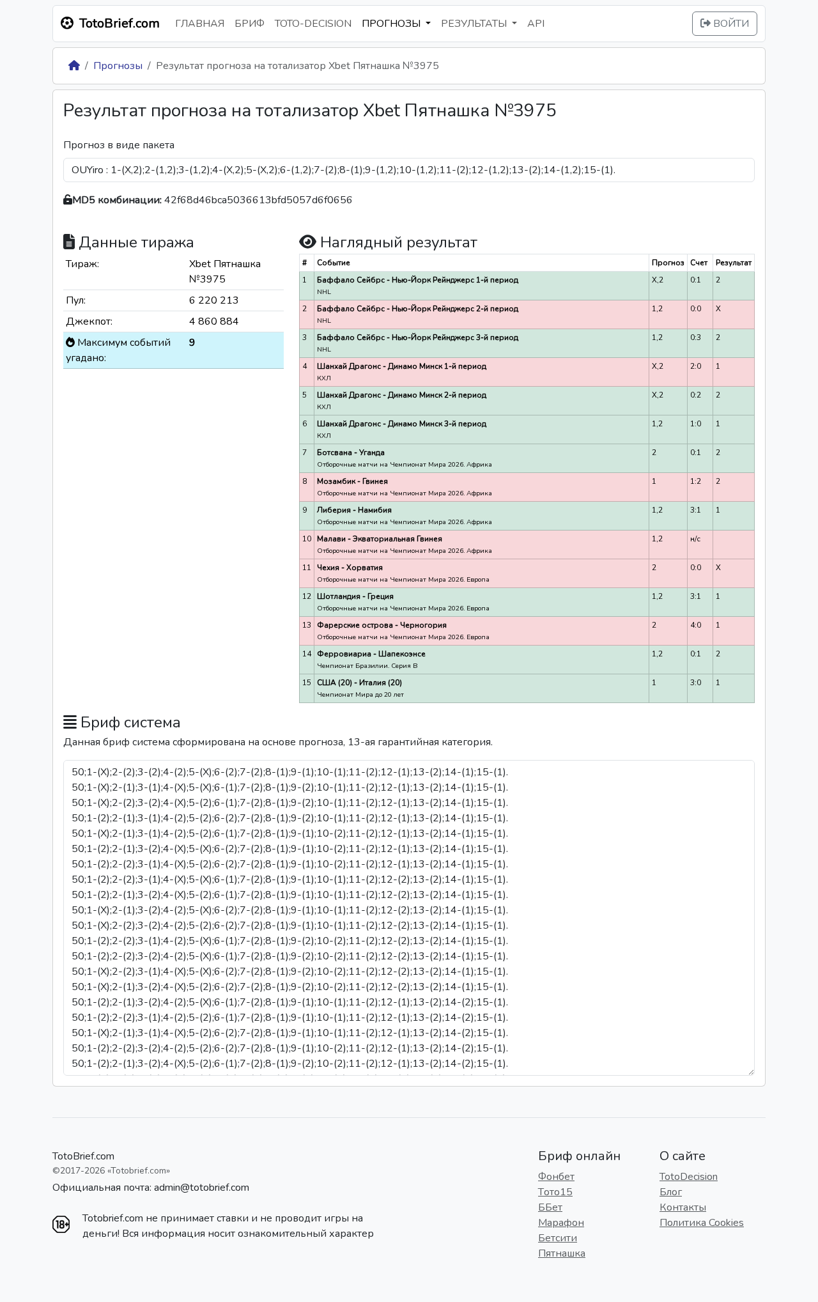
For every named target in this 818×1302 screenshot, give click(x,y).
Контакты (683, 1207)
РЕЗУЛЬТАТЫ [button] (475, 24)
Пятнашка (561, 1253)
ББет (550, 1207)
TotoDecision (689, 1177)
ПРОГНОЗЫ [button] (392, 24)
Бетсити (557, 1238)
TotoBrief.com (83, 1156)
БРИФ (250, 24)
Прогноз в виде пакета (118, 145)
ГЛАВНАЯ (199, 24)
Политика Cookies (702, 1223)
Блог (671, 1192)
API (535, 24)
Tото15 (555, 1192)
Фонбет (556, 1177)
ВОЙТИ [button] (730, 24)
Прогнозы (118, 66)
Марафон (561, 1223)
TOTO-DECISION (313, 24)
